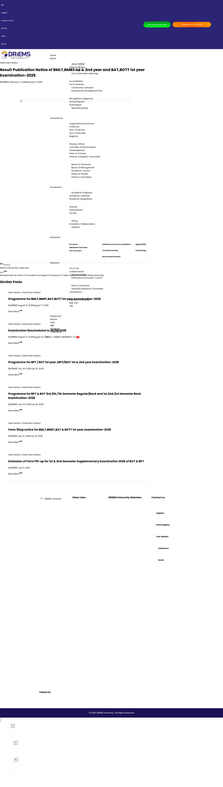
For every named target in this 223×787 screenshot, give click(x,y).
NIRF (52, 325)
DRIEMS (5, 82)
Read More (15, 311)
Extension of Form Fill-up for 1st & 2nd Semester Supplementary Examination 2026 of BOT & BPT (76, 461)
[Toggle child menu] (12, 726)
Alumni (53, 319)
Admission (55, 237)
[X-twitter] (59, 698)
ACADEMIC (9, 743)
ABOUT (7, 726)
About (53, 58)
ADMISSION (9, 760)
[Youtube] (65, 698)
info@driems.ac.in (158, 565)
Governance (56, 118)
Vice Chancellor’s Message (20, 739)
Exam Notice (14, 292)
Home (53, 55)
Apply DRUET (14, 773)
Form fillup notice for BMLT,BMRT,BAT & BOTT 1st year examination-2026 (59, 430)
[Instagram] (48, 698)
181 (152, 529)
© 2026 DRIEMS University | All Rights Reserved (111, 712)
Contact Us (55, 332)
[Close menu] (0, 720)
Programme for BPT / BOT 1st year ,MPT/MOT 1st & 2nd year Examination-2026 (63, 362)
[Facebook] (42, 698)
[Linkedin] (53, 698)
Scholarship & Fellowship (19, 756)
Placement (55, 316)
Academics (56, 187)
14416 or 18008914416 (159, 541)
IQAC (52, 322)
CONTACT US (10, 784)
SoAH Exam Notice (9, 62)
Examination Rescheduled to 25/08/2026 (37, 330)
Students (54, 328)
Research (55, 262)
